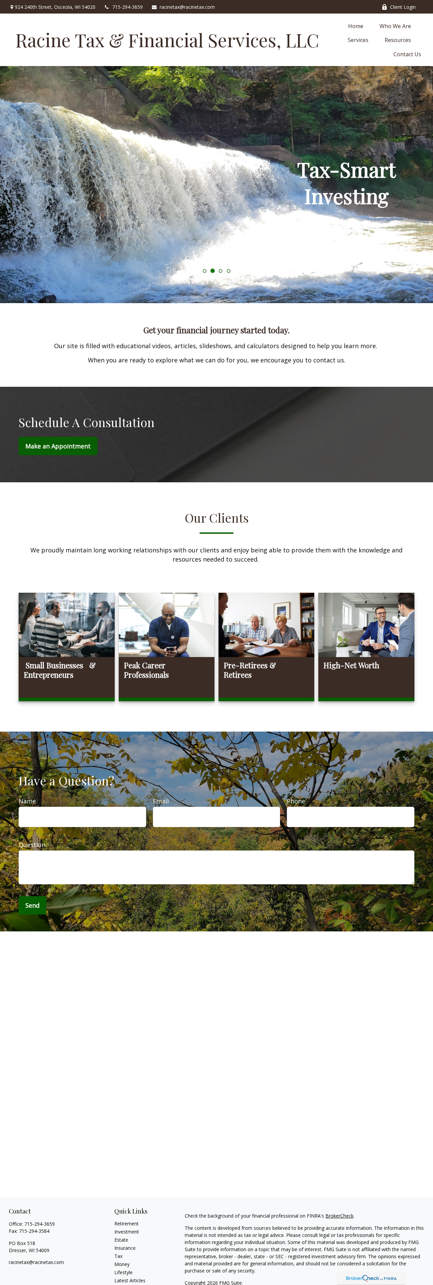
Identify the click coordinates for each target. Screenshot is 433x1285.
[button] (355, 26)
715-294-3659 (127, 7)
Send (32, 905)
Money (122, 1264)
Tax (118, 1256)
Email (161, 801)
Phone (296, 801)
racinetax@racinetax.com (187, 7)
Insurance (125, 1248)
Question (32, 845)
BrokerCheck (339, 1216)
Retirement (126, 1223)
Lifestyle (123, 1272)
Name (27, 801)
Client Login (403, 7)
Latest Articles (129, 1280)
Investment (126, 1231)
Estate (121, 1240)
